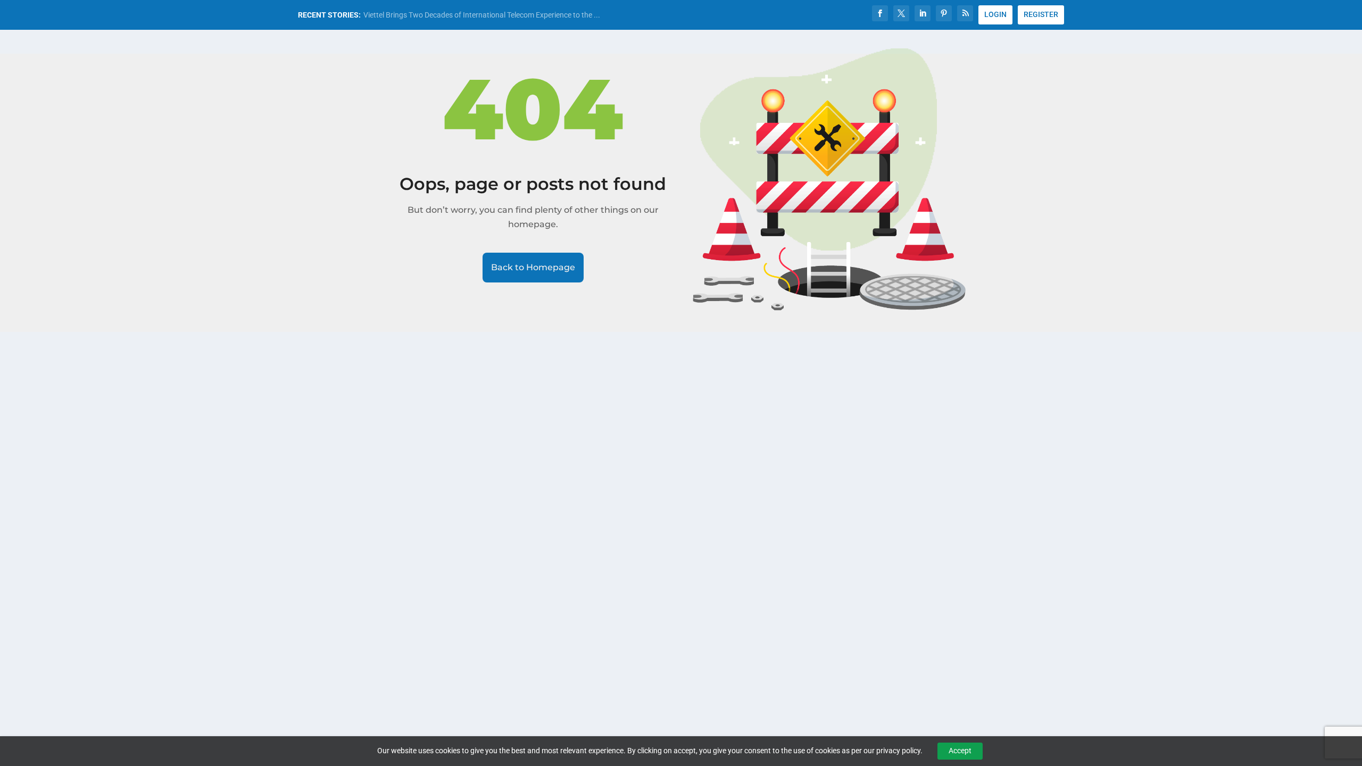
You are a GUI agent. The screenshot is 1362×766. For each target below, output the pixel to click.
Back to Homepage (533, 267)
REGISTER (1041, 14)
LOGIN (995, 14)
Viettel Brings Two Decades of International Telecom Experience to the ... (481, 15)
